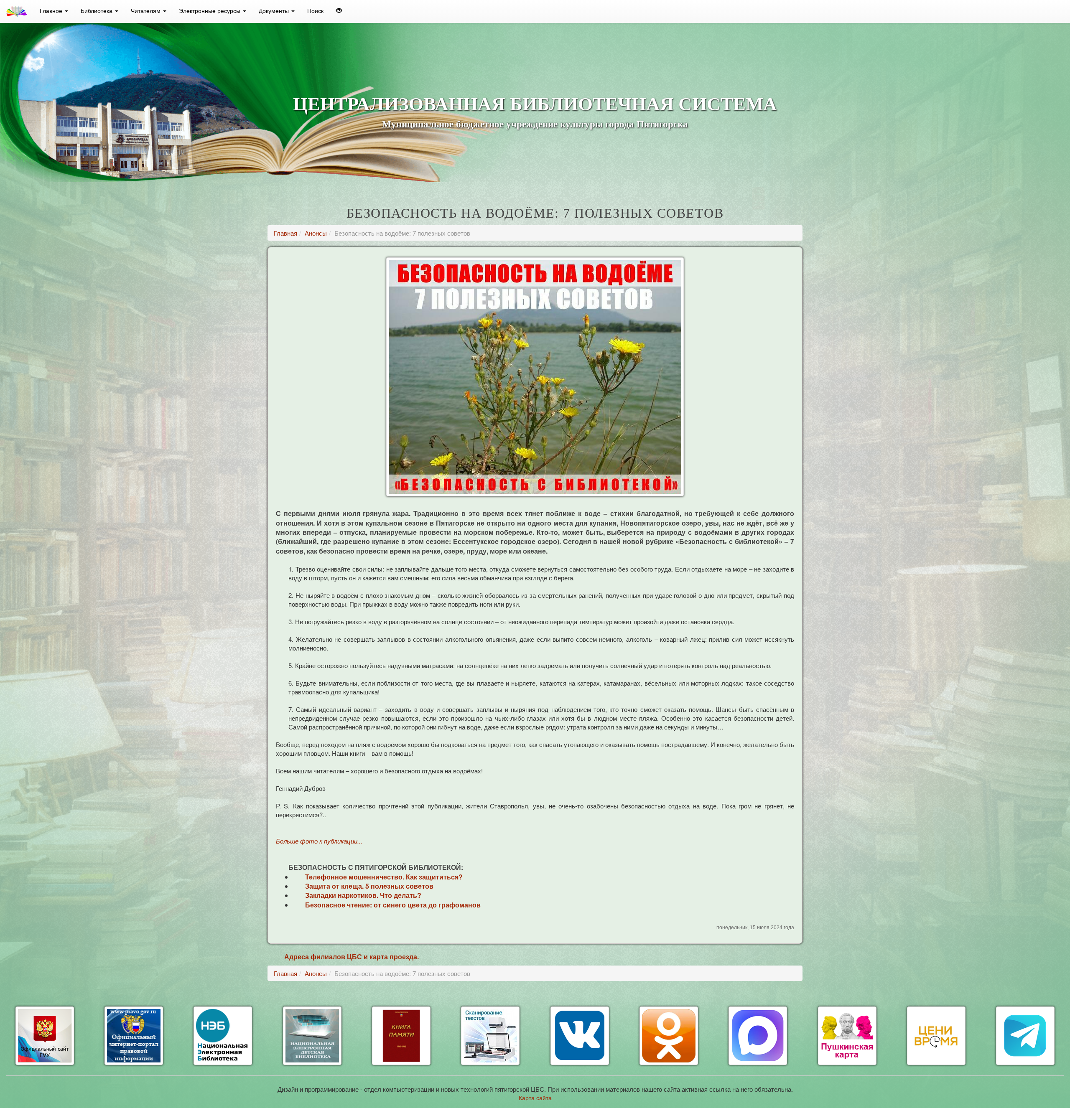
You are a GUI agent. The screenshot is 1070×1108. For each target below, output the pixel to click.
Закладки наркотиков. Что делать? (363, 895)
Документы (274, 10)
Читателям (146, 10)
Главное (52, 10)
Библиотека (97, 10)
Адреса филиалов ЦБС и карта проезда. (351, 956)
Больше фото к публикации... (319, 840)
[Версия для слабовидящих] (339, 10)
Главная (285, 233)
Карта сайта (535, 1097)
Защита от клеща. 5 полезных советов (369, 886)
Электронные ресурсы (210, 10)
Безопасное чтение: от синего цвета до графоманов (393, 905)
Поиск (315, 10)
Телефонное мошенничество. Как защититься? (384, 877)
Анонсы (316, 233)
